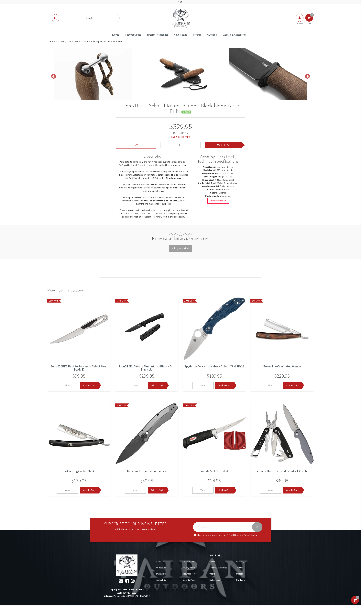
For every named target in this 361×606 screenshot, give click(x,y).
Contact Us (161, 580)
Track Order (161, 573)
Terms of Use (188, 561)
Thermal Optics (133, 34)
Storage (239, 573)
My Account (161, 567)
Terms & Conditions (229, 534)
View (67, 385)
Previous (53, 76)
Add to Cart (225, 145)
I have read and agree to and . (227, 534)
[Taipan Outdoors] (180, 17)
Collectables (180, 34)
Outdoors (212, 34)
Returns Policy (189, 573)
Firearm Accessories (157, 34)
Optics (212, 573)
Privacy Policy (250, 534)
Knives (115, 34)
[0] (355, 602)
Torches (197, 34)
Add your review (180, 248)
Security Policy (189, 580)
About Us (160, 561)
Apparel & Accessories (234, 34)
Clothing (240, 561)
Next (307, 76)
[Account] (299, 20)
